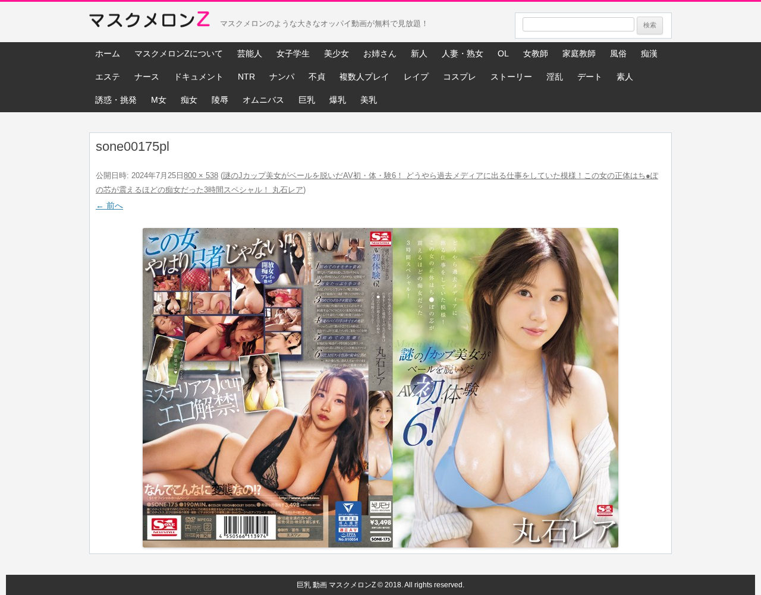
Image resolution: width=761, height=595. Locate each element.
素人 (625, 76)
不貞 (317, 76)
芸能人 (249, 53)
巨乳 (306, 100)
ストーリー (511, 76)
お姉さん (380, 53)
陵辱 (220, 100)
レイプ (416, 76)
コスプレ (459, 76)
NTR (246, 76)
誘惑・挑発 (116, 100)
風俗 (618, 53)
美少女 (336, 53)
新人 (419, 53)
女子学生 (293, 53)
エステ (107, 76)
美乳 (368, 100)
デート (589, 76)
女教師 (535, 53)
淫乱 (554, 76)
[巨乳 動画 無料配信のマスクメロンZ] (149, 22)
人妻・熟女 (462, 53)
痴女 (189, 100)
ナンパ (281, 76)
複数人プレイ (364, 76)
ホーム (107, 53)
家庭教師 (579, 53)
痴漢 (649, 53)
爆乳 (337, 100)
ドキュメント (199, 76)
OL (503, 53)
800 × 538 (201, 175)
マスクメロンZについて (178, 53)
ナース (146, 76)
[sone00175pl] (380, 387)
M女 (158, 100)
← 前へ (109, 205)
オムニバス (263, 100)
